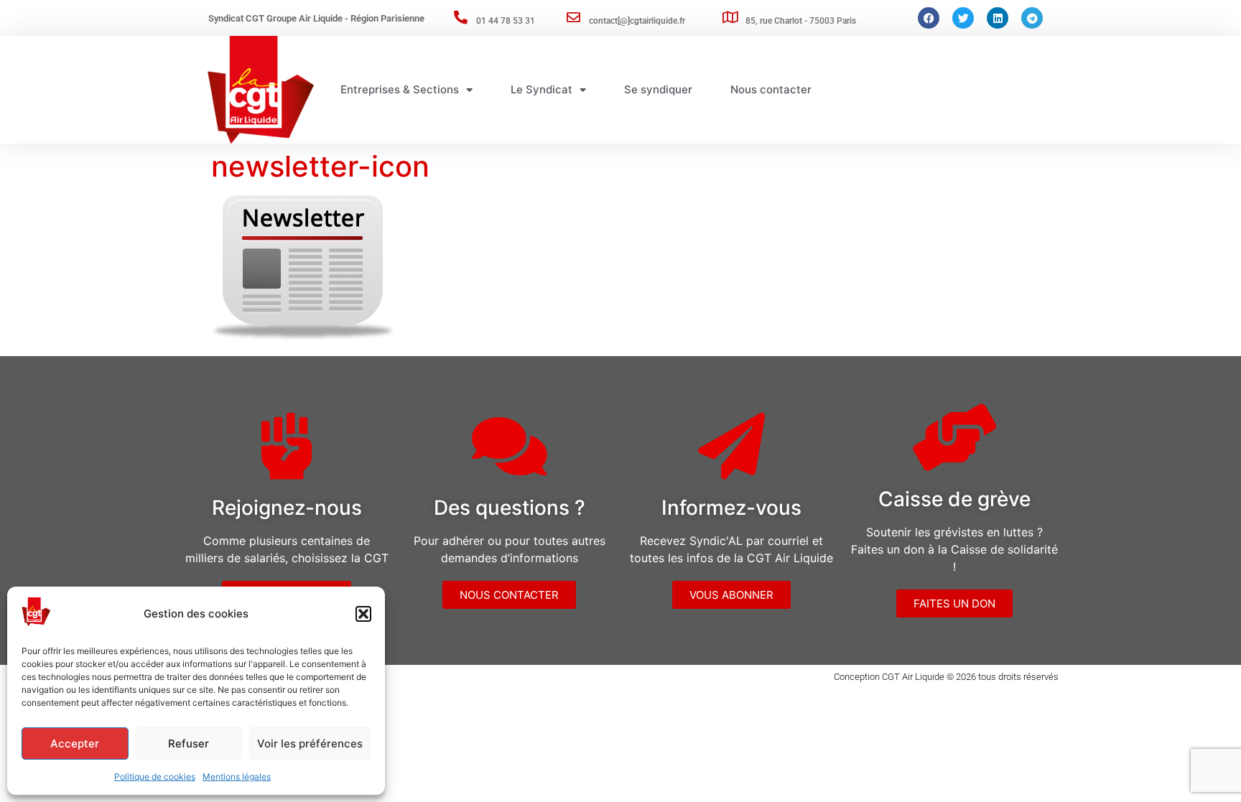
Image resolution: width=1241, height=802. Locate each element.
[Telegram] (1032, 18)
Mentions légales (237, 776)
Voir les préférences (310, 743)
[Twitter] (963, 18)
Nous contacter (771, 89)
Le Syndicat (541, 89)
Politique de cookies (154, 776)
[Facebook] (928, 18)
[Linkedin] (997, 18)
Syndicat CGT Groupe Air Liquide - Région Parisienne (316, 18)
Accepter (74, 743)
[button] (363, 614)
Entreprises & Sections (399, 89)
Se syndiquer (658, 89)
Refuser (188, 743)
